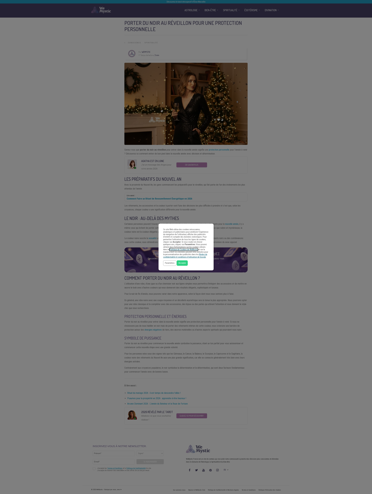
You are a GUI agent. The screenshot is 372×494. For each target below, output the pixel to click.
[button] (169, 263)
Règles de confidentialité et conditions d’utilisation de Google (185, 255)
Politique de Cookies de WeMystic (184, 249)
